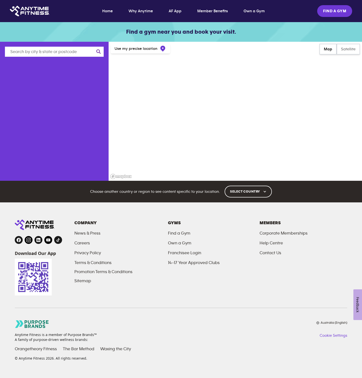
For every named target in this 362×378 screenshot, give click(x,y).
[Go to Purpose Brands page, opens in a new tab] (32, 324)
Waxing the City (115, 349)
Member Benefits (212, 11)
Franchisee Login (184, 253)
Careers (82, 243)
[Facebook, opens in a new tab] (19, 240)
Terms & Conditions (93, 263)
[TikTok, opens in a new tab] (58, 240)
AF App (175, 11)
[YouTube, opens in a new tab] (48, 240)
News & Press (87, 233)
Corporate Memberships (284, 233)
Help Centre (271, 243)
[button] (248, 191)
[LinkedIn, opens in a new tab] (38, 240)
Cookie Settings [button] (333, 335)
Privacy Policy (87, 253)
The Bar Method (78, 349)
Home (107, 11)
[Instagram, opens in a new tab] (29, 240)
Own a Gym (254, 11)
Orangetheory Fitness (36, 349)
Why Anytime (141, 11)
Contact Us (270, 253)
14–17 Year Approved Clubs (194, 263)
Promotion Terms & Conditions (103, 272)
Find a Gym (179, 233)
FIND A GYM (334, 11)
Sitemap (82, 281)
